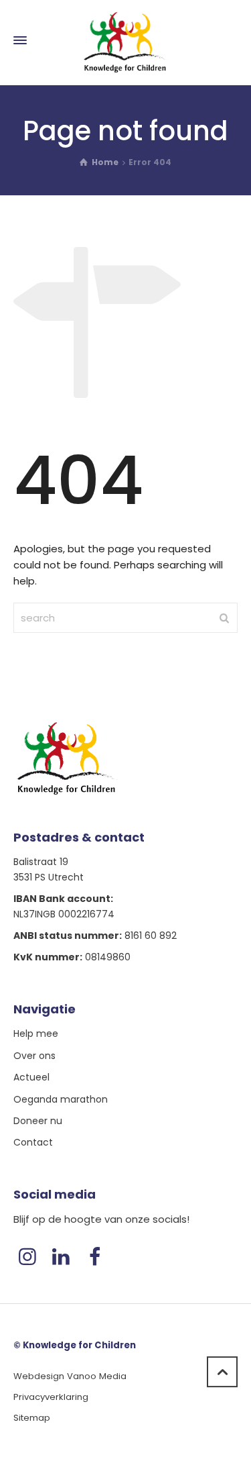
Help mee (35, 1033)
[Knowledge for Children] (125, 40)
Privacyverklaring (50, 1397)
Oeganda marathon (60, 1099)
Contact (33, 1142)
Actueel (31, 1077)
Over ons (34, 1055)
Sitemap (31, 1417)
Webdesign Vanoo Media (70, 1376)
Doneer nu (37, 1120)
